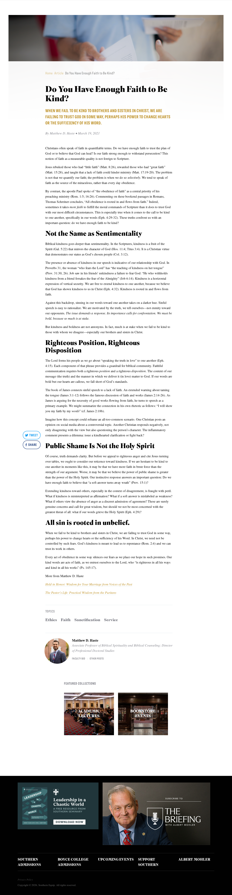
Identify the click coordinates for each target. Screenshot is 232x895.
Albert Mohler (194, 859)
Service (111, 620)
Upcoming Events (116, 859)
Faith (65, 620)
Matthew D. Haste (85, 640)
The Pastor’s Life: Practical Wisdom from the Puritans (80, 592)
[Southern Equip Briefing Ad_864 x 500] (156, 844)
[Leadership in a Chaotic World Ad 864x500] (58, 828)
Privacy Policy (25, 879)
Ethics (51, 620)
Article (59, 72)
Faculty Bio (78, 658)
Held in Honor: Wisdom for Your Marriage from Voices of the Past (88, 584)
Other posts (97, 658)
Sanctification (87, 620)
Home (49, 72)
